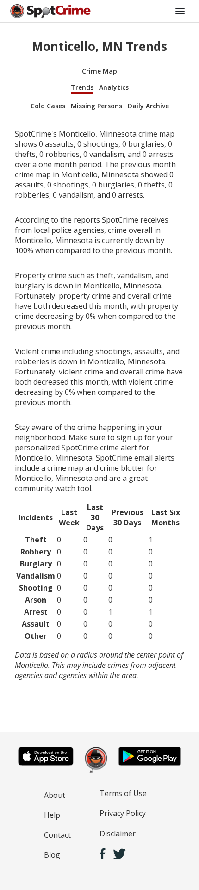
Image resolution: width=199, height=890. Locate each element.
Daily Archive (148, 105)
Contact (57, 835)
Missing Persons (96, 105)
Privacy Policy (123, 813)
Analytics (114, 87)
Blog (52, 855)
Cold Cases (48, 105)
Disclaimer (118, 833)
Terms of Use (123, 793)
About (54, 795)
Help (52, 815)
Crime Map (99, 71)
